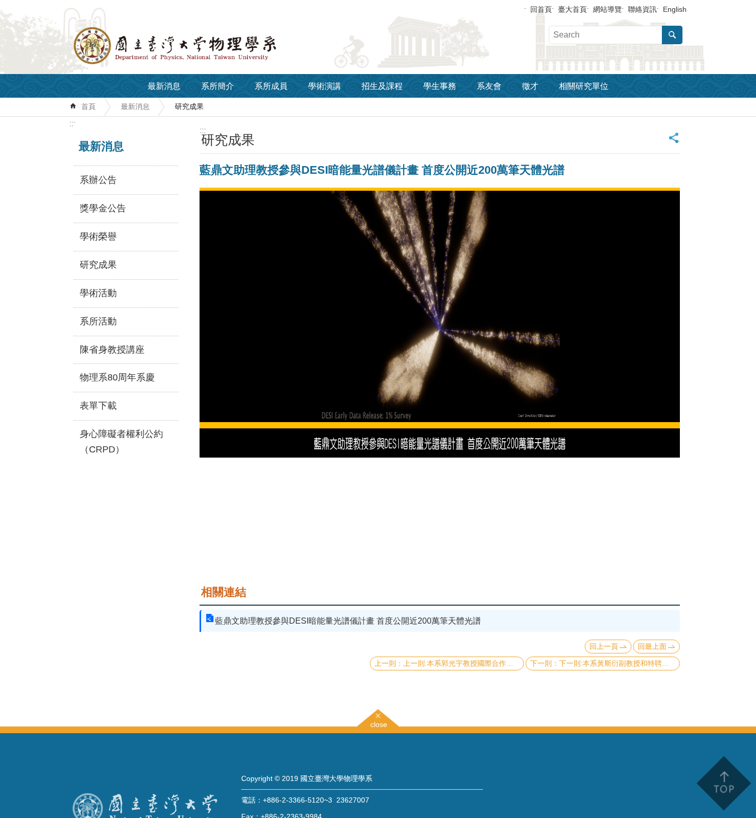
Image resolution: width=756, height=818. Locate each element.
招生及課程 (382, 86)
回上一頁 (603, 646)
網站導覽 (607, 9)
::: (72, 123)
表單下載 (98, 406)
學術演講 (324, 86)
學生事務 (439, 86)
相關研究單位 (583, 86)
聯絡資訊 (642, 9)
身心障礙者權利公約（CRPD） (121, 442)
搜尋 (672, 35)
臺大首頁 (572, 9)
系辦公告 (98, 180)
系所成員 (271, 86)
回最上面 (652, 646)
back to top (723, 783)
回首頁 (541, 9)
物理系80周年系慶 (117, 377)
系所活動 (98, 321)
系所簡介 (217, 86)
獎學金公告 (103, 208)
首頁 (88, 106)
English (675, 9)
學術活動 (98, 293)
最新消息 (164, 86)
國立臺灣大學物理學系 (198, 45)
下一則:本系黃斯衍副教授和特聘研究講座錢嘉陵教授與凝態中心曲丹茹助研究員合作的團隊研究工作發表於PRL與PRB (619, 663)
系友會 (489, 86)
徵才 (530, 86)
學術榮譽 (98, 236)
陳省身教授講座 (112, 349)
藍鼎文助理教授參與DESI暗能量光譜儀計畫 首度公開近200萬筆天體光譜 (348, 620)
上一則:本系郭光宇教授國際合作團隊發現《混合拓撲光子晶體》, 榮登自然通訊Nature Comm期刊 (463, 663)
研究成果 (189, 106)
